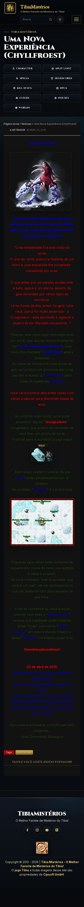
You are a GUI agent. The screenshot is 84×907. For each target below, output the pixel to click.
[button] (76, 19)
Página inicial (11, 123)
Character (24, 68)
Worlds (24, 107)
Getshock (18, 129)
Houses (63, 97)
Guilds (24, 97)
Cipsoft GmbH (53, 874)
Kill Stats (24, 88)
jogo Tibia (22, 870)
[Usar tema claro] (60, 19)
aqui (41, 445)
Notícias (26, 123)
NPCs (63, 88)
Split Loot (63, 68)
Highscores (63, 78)
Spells (24, 78)
